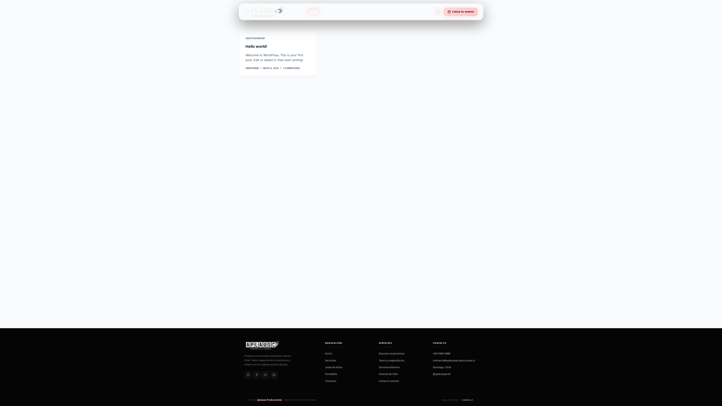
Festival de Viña (388, 374)
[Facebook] (256, 374)
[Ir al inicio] (280, 345)
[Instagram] (248, 374)
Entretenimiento (389, 367)
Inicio (313, 11)
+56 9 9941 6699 (441, 353)
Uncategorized (255, 38)
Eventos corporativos (391, 353)
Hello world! (256, 46)
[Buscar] (429, 12)
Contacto (394, 11)
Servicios (329, 11)
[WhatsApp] (274, 374)
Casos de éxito (352, 11)
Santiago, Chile (442, 367)
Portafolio (374, 11)
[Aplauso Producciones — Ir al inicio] (264, 11)
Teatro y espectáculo (391, 360)
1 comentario (291, 68)
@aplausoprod (441, 374)
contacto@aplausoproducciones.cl (454, 360)
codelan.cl (467, 399)
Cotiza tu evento (463, 11)
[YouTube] (265, 374)
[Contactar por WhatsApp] (438, 12)
